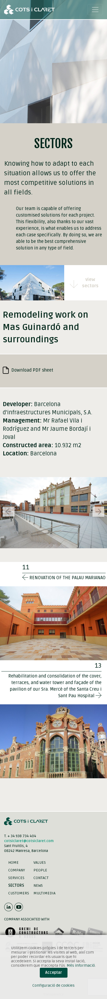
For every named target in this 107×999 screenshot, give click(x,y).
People (40, 870)
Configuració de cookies (53, 985)
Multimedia (44, 893)
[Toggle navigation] (95, 9)
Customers (18, 893)
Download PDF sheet (31, 370)
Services (16, 877)
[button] (98, 512)
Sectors (16, 885)
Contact (41, 877)
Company (16, 870)
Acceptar (53, 972)
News (38, 885)
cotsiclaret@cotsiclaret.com (29, 841)
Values (39, 862)
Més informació (81, 965)
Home (13, 862)
